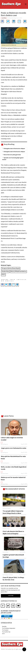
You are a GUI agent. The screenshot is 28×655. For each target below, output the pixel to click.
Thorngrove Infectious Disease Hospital (11, 268)
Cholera (3, 274)
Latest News (9, 416)
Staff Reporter (5, 444)
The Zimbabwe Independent (8, 628)
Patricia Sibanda (7, 508)
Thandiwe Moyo (5, 271)
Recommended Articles (15, 489)
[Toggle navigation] (26, 4)
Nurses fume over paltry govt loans (12, 154)
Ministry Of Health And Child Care (18, 271)
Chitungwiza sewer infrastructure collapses (14, 148)
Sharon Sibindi (5, 473)
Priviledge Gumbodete (8, 574)
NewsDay (4, 626)
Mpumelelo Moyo (12, 18)
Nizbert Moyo (5, 484)
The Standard (5, 630)
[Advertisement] (14, 352)
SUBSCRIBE (10, 595)
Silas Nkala (6, 552)
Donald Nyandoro (5, 463)
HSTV (3, 633)
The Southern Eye (6, 632)
